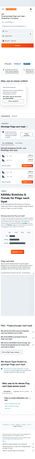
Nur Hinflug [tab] (18, 143)
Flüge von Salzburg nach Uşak (12, 403)
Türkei (28, 424)
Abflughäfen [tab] (7, 391)
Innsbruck (5, 226)
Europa (23, 424)
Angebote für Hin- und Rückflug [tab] (23, 391)
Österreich (7, 408)
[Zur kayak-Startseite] (11, 9)
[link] (17, 252)
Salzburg (15, 225)
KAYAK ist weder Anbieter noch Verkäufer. (15, 444)
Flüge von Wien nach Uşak (12, 406)
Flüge (12, 424)
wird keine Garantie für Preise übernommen (13, 439)
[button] (3, 9)
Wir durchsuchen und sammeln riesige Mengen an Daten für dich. (17, 447)
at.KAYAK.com (6, 424)
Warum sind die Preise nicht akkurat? (13, 450)
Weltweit (18, 424)
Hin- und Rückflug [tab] (7, 143)
